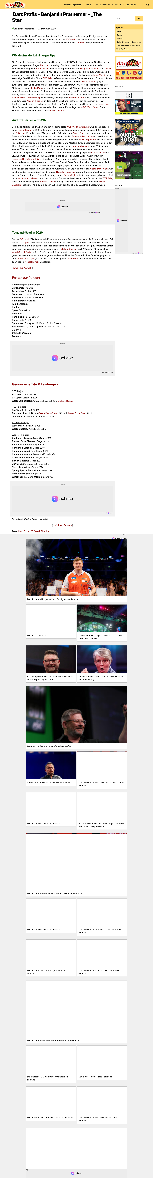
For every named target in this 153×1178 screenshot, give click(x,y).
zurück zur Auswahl (22, 267)
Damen (119, 34)
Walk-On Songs (122, 49)
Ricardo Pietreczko (65, 171)
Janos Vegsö (99, 74)
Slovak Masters (56, 110)
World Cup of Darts (21, 252)
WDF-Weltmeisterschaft (78, 126)
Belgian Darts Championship (26, 97)
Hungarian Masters (89, 68)
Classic (107, 68)
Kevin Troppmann (87, 139)
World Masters (89, 81)
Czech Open (104, 104)
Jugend (119, 38)
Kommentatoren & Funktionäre (128, 45)
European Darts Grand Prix (25, 158)
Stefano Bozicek (69, 248)
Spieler (88, 5)
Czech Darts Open (99, 168)
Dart (20, 531)
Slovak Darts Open (25, 258)
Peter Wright (70, 175)
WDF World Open (89, 107)
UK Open (24, 242)
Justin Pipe (36, 87)
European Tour (76, 97)
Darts (26, 531)
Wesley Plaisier (34, 100)
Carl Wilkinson (98, 152)
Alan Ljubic (45, 65)
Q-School (80, 42)
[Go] (139, 18)
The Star (45, 531)
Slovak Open (78, 133)
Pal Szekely (42, 68)
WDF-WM (107, 178)
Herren (119, 31)
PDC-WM (70, 39)
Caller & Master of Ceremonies (128, 42)
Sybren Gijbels (47, 181)
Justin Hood (72, 258)
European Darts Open (83, 136)
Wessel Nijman (31, 261)
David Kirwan (25, 129)
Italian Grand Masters (28, 178)
